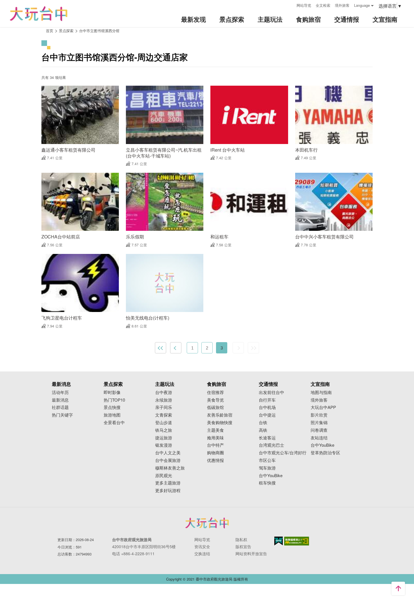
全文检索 (323, 5)
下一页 (238, 347)
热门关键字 (62, 415)
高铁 (263, 430)
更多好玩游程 (168, 490)
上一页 (175, 347)
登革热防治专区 (325, 452)
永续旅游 (163, 400)
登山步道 (163, 422)
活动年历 (60, 392)
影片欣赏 (319, 415)
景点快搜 (112, 407)
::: (290, 4)
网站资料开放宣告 (251, 553)
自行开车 (267, 400)
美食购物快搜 (219, 422)
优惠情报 (215, 460)
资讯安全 (202, 546)
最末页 (253, 347)
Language (362, 5)
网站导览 (304, 5)
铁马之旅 (163, 430)
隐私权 (241, 539)
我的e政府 (278, 541)
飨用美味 (215, 437)
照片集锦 (319, 422)
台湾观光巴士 (271, 445)
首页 (49, 30)
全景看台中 (114, 422)
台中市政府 (207, 522)
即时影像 (112, 392)
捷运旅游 (163, 437)
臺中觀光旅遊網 (38, 13)
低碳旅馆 (215, 407)
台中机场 (267, 407)
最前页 (160, 347)
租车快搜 (267, 483)
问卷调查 (319, 430)
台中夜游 (163, 392)
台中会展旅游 (168, 460)
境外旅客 (342, 5)
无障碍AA (296, 541)
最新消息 (60, 400)
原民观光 (163, 475)
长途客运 (267, 437)
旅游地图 (112, 415)
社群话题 (60, 407)
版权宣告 (243, 546)
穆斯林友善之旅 (170, 468)
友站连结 (319, 437)
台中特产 (215, 445)
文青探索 (163, 415)
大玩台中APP (323, 407)
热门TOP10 (114, 400)
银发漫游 (163, 445)
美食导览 (215, 400)
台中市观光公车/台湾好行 (282, 452)
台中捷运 (267, 415)
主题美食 (215, 430)
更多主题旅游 (168, 483)
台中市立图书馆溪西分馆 (99, 30)
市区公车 (267, 460)
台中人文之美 (168, 452)
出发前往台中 (271, 392)
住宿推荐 (215, 392)
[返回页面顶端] (398, 588)
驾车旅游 (267, 468)
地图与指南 (321, 392)
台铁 (263, 422)
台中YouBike (270, 475)
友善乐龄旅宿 (219, 415)
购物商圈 (215, 452)
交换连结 (202, 553)
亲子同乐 (163, 407)
